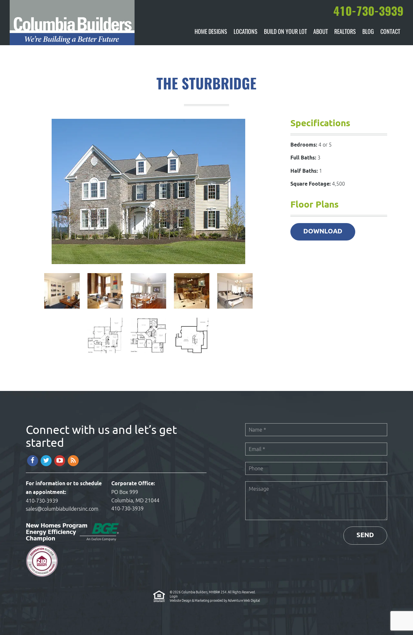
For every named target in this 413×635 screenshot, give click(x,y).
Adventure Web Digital (244, 600)
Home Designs (211, 32)
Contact (390, 32)
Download (322, 231)
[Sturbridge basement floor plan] (192, 354)
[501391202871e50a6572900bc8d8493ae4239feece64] (105, 310)
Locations (245, 32)
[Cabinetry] (192, 310)
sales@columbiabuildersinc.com (62, 509)
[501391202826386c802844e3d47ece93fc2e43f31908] (149, 310)
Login (174, 596)
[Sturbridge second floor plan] (149, 354)
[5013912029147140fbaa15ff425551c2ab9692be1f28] (235, 310)
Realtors (345, 32)
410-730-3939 (42, 501)
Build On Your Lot (285, 32)
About (320, 32)
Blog (368, 32)
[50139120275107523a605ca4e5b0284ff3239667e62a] (62, 310)
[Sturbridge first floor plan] (105, 354)
